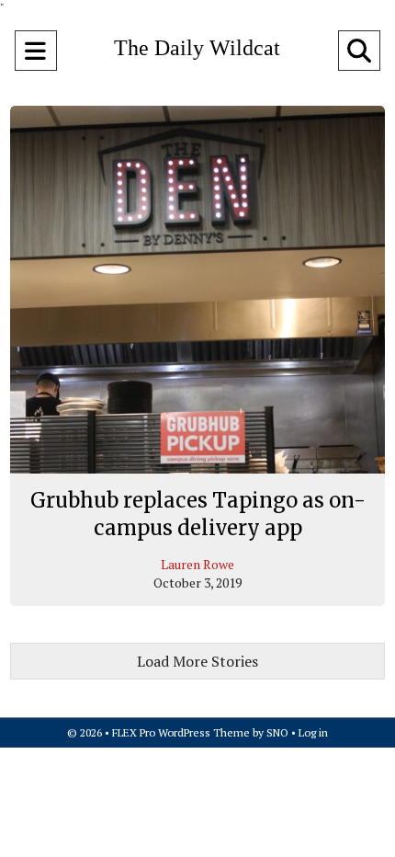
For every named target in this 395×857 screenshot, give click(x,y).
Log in (313, 732)
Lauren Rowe (197, 564)
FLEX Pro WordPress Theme (181, 732)
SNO (277, 732)
